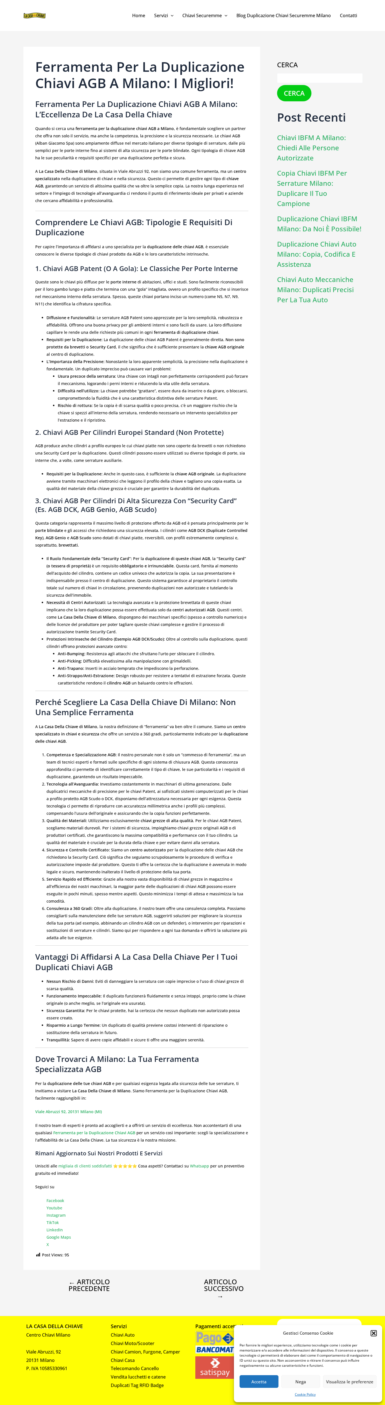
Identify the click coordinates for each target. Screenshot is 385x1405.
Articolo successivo (224, 1288)
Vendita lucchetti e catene (138, 1377)
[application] (171, 15)
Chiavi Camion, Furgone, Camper (145, 1352)
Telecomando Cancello (135, 1368)
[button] (374, 1333)
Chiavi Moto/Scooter (132, 1343)
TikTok (53, 1222)
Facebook (55, 1200)
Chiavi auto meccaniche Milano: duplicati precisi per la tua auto (315, 289)
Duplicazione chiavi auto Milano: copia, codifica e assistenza (317, 254)
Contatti (348, 15)
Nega (300, 1381)
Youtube (54, 1208)
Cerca (287, 64)
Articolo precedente (89, 1285)
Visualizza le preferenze (349, 1381)
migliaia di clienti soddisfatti (85, 1166)
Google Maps (59, 1237)
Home (138, 15)
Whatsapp (199, 1166)
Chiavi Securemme (202, 15)
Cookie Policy (305, 1394)
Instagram (56, 1215)
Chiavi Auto (123, 1335)
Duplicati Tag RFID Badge (137, 1385)
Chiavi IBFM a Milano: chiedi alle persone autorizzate (311, 147)
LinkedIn (55, 1229)
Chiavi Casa (123, 1360)
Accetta (259, 1381)
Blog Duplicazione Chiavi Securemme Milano (283, 15)
